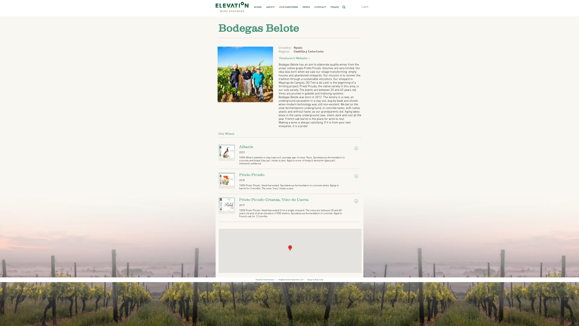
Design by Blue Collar (314, 280)
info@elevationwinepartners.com (291, 280)
